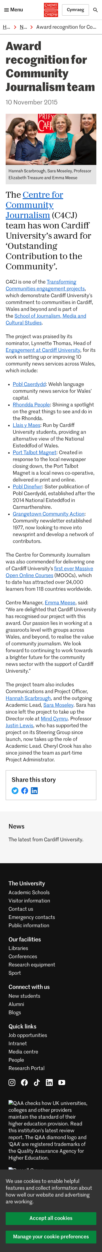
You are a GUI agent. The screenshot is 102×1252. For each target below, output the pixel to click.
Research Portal (26, 1068)
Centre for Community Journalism (34, 205)
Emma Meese (60, 603)
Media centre (23, 1052)
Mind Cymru (54, 719)
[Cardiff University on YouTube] (61, 1082)
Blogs (14, 1012)
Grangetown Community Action (48, 514)
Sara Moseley (58, 705)
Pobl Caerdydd (29, 384)
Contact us (20, 909)
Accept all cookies (51, 1218)
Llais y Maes (26, 425)
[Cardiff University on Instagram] (11, 1082)
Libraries (18, 948)
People (16, 1060)
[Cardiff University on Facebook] (24, 1082)
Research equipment (31, 965)
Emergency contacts (31, 917)
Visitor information (29, 901)
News (26, 27)
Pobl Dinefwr (27, 486)
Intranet (17, 1043)
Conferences (22, 956)
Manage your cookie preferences (51, 1236)
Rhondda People (31, 405)
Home (9, 27)
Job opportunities (27, 1035)
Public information (28, 925)
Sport (14, 973)
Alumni (16, 1004)
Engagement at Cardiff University (43, 350)
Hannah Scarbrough (28, 698)
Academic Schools (29, 892)
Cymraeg (75, 10)
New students (24, 996)
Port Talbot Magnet (34, 452)
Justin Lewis (19, 725)
